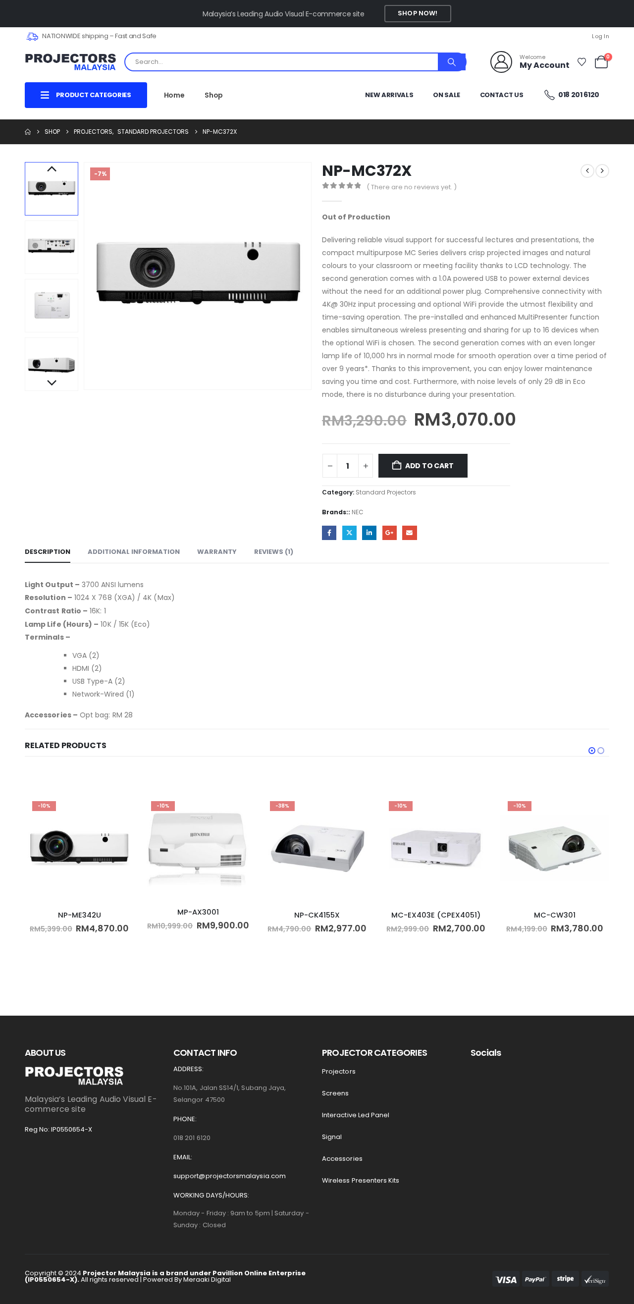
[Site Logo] (70, 62)
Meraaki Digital (207, 1279)
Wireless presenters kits (361, 1180)
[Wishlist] (581, 61)
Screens (335, 1093)
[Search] (452, 62)
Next (51, 383)
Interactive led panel (355, 1115)
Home (174, 95)
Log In (600, 36)
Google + (389, 533)
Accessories (342, 1158)
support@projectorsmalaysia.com (229, 1176)
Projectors (339, 1071)
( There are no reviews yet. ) (412, 187)
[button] (85, 276)
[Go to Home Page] (28, 131)
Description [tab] (47, 551)
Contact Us (502, 95)
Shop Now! (417, 13)
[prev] (587, 171)
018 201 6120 (578, 95)
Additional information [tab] (134, 551)
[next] (602, 171)
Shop (214, 95)
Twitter (349, 533)
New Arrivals (389, 95)
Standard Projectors (386, 492)
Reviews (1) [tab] (273, 551)
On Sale (446, 95)
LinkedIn (369, 533)
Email (409, 533)
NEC (358, 512)
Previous (51, 169)
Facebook (329, 533)
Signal (332, 1136)
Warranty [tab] (217, 551)
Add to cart (429, 466)
